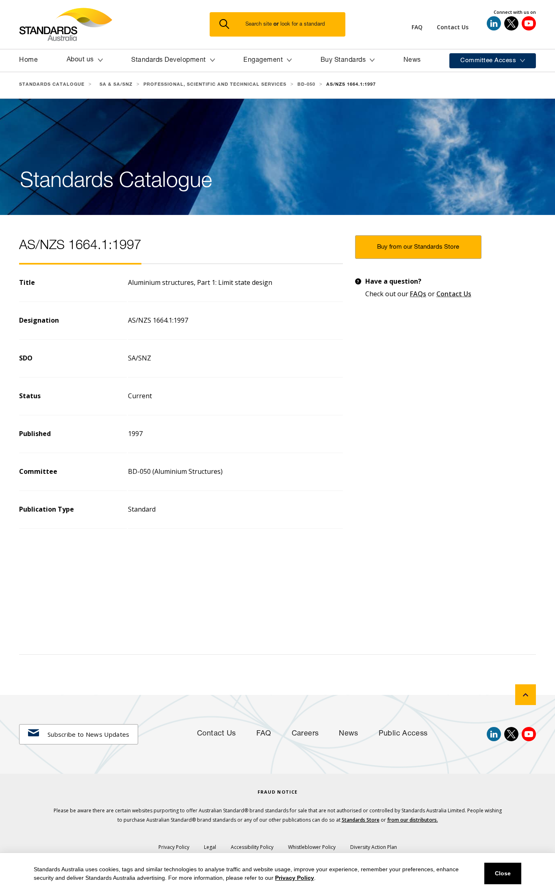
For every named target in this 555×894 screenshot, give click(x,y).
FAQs (418, 293)
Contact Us (453, 293)
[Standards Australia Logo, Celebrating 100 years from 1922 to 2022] (114, 24)
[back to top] (525, 694)
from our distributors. (412, 819)
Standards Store (360, 819)
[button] (282, 24)
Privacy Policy (294, 877)
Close (503, 873)
